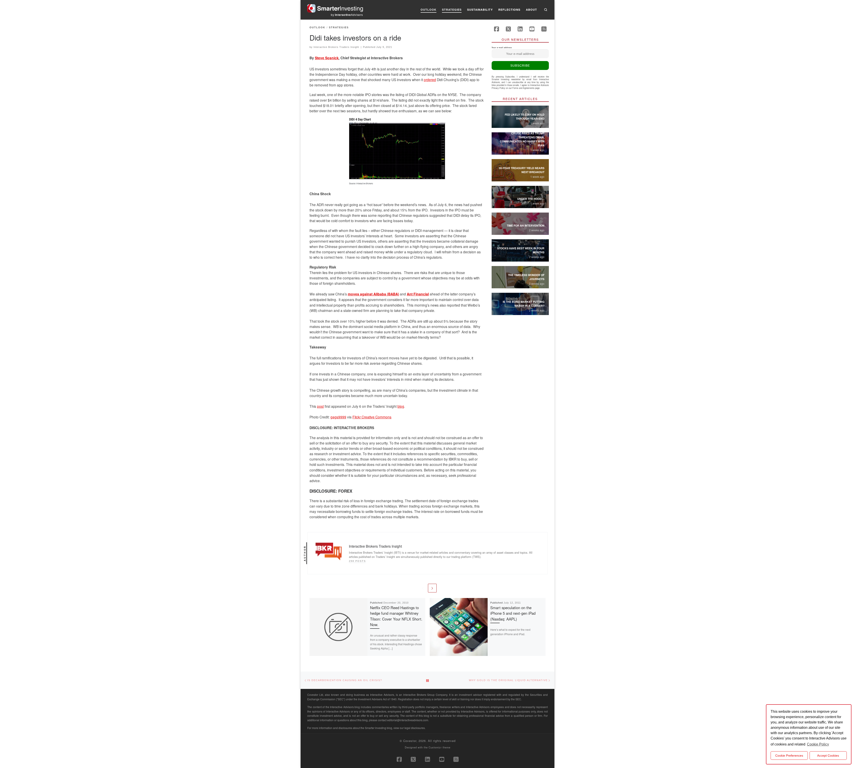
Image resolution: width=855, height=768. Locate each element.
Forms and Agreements (523, 88)
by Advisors (347, 15)
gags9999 (338, 416)
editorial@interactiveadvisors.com (407, 720)
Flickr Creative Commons (371, 416)
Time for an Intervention (525, 225)
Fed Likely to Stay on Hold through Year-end (524, 117)
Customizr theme (439, 747)
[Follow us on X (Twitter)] (508, 29)
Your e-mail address (502, 48)
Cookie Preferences (789, 755)
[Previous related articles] (422, 588)
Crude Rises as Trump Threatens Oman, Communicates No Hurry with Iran (522, 139)
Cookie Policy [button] (818, 744)
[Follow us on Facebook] (496, 29)
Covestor (409, 741)
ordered (430, 79)
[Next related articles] (432, 588)
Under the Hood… (530, 199)
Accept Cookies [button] (828, 755)
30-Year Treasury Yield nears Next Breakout (521, 170)
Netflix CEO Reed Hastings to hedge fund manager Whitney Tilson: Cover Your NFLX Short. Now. (396, 616)
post (320, 406)
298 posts (357, 561)
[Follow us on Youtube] (531, 29)
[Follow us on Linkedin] (520, 29)
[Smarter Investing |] (335, 7)
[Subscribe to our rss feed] (544, 29)
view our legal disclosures (409, 728)
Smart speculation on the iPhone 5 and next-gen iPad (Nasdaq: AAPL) (512, 613)
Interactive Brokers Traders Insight (336, 47)
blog (400, 406)
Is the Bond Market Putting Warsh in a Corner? (523, 304)
